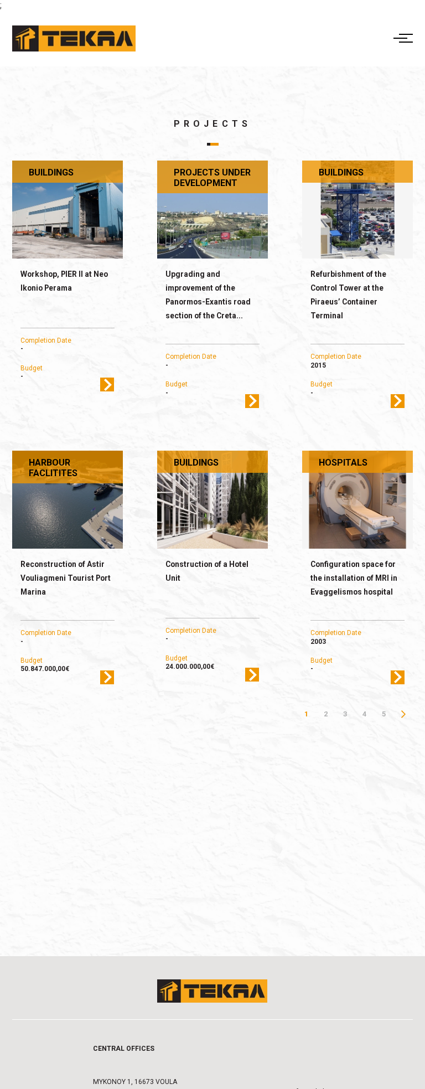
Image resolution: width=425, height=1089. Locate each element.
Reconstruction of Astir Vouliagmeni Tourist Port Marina (65, 578)
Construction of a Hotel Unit (206, 571)
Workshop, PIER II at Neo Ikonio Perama (64, 281)
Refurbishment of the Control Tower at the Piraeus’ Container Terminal (348, 295)
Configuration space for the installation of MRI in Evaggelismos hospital (353, 578)
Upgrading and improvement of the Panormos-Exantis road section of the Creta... (208, 295)
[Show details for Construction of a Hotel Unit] (212, 500)
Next (403, 713)
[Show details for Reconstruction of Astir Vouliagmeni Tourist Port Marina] (67, 500)
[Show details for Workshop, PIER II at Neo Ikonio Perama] (67, 210)
